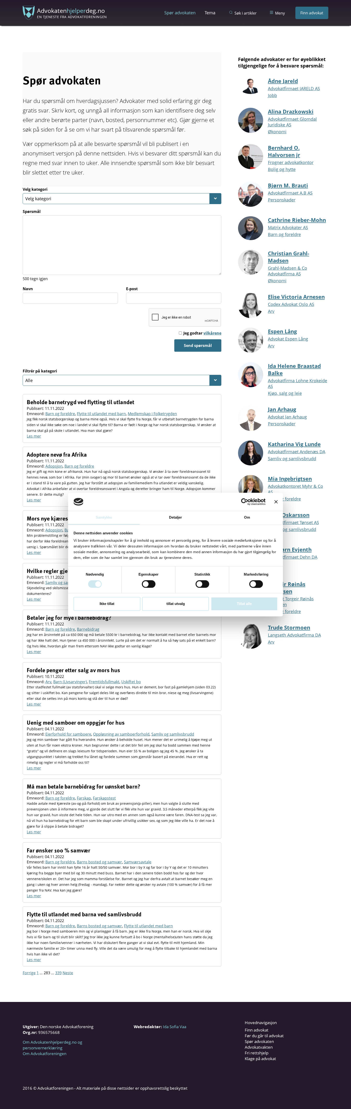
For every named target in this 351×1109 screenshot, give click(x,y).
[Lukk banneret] (276, 501)
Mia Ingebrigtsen (290, 478)
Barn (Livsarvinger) (70, 681)
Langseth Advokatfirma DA (294, 635)
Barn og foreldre (60, 413)
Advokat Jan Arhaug (287, 417)
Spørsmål (32, 211)
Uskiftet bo (131, 681)
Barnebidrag (88, 629)
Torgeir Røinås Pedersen (286, 587)
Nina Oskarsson (288, 514)
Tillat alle (244, 604)
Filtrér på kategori (40, 371)
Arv (48, 681)
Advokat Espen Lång (288, 339)
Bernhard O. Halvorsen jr (284, 151)
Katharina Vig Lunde (294, 444)
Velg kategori (35, 189)
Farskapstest (104, 798)
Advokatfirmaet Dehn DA (292, 557)
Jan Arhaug (282, 409)
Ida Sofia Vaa (174, 1026)
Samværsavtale (137, 862)
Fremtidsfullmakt (104, 681)
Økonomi (277, 131)
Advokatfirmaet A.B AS (290, 193)
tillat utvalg (175, 604)
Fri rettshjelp (256, 1053)
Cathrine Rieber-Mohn (297, 219)
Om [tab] (247, 518)
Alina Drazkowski (291, 111)
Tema (210, 12)
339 (58, 972)
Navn (28, 288)
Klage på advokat (260, 1058)
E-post (132, 288)
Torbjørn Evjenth (290, 549)
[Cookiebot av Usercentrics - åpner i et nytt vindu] (245, 501)
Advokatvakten (259, 1047)
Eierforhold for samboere (68, 734)
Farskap (84, 798)
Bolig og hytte (282, 169)
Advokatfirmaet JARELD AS (294, 88)
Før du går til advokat (264, 1035)
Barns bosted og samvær (99, 862)
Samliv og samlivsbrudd (66, 582)
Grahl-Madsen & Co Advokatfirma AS (287, 271)
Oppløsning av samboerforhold (121, 734)
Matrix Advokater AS (288, 227)
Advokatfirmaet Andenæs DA (296, 451)
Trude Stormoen (289, 627)
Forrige (29, 972)
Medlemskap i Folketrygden (152, 413)
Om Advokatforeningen (44, 1053)
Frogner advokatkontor (291, 162)
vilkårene (212, 333)
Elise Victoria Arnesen (296, 296)
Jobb (272, 95)
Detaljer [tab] (175, 518)
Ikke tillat (107, 604)
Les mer (34, 436)
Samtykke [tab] (104, 518)
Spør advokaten (180, 12)
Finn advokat (311, 12)
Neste (68, 972)
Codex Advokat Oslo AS (291, 304)
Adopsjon (54, 466)
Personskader (281, 200)
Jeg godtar (202, 333)
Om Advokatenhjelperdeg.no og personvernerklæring (52, 1045)
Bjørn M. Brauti (288, 185)
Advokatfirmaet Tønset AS (293, 522)
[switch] (148, 584)
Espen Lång (282, 331)
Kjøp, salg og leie (285, 393)
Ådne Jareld (283, 80)
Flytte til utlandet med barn (101, 413)
